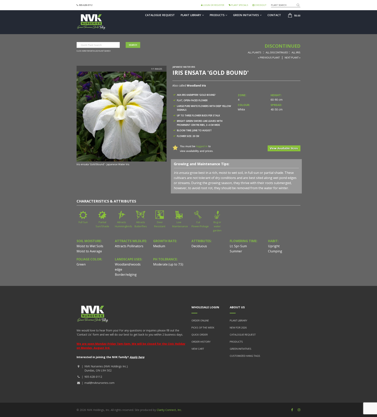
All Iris (296, 52)
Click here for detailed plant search (94, 51)
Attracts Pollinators (129, 246)
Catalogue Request (160, 15)
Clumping (275, 251)
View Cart (197, 348)
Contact (274, 15)
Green (81, 264)
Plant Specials (239, 5)
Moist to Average (89, 251)
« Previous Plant (269, 57)
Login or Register (213, 5)
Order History (200, 341)
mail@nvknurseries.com (99, 383)
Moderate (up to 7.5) (168, 264)
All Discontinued (277, 52)
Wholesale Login (205, 307)
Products (217, 15)
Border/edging (126, 274)
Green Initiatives (246, 15)
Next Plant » (292, 57)
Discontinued (282, 46)
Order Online (200, 320)
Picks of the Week (202, 327)
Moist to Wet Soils (90, 246)
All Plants (254, 52)
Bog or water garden (217, 226)
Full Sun (83, 222)
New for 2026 (238, 327)
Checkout (260, 5)
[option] (122, 119)
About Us (237, 307)
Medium (159, 246)
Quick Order (199, 334)
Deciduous (199, 246)
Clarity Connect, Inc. (169, 410)
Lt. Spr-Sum (238, 246)
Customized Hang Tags (245, 356)
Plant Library (191, 15)
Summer (236, 251)
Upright (274, 246)
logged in (202, 146)
